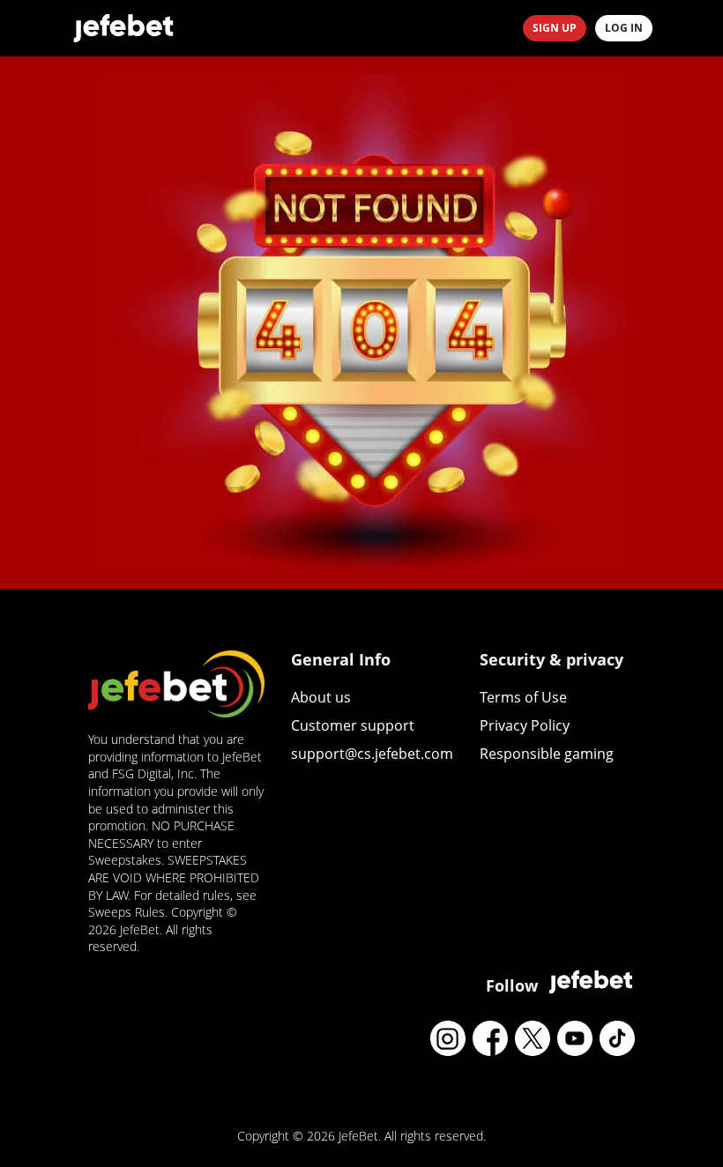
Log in (624, 27)
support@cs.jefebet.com (372, 753)
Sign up (555, 27)
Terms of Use (523, 697)
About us (321, 697)
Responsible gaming (547, 753)
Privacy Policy (525, 725)
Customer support (352, 725)
